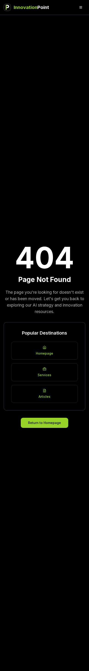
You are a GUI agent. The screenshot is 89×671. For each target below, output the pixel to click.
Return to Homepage (44, 423)
